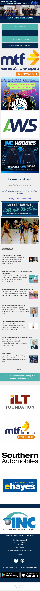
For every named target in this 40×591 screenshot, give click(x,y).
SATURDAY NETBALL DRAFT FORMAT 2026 (20, 45)
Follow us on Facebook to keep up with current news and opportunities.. (20, 377)
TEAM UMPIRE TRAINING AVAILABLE (13, 321)
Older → (20, 370)
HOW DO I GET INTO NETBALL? (20, 33)
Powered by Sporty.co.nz (20, 585)
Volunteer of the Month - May (11, 255)
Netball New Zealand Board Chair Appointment (17, 337)
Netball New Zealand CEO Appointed (13, 305)
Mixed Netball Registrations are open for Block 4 (17, 289)
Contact (20, 554)
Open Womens (6, 353)
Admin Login (21, 587)
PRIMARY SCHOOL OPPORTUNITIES (20, 39)
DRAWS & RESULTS (20, 27)
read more (10, 263)
